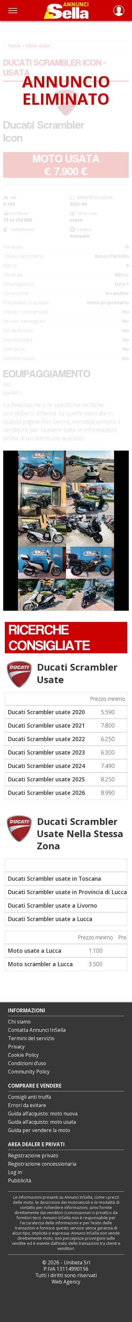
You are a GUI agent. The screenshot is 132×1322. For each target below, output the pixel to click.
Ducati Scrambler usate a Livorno (52, 905)
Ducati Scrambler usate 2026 (46, 792)
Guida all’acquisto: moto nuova (43, 1113)
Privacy (16, 1046)
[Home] (66, 10)
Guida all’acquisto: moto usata (42, 1122)
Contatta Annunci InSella (37, 1030)
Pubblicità (19, 1180)
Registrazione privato (33, 1155)
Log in (15, 1172)
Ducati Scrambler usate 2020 (46, 712)
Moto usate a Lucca (34, 950)
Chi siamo (19, 1021)
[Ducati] (19, 674)
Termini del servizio (31, 1038)
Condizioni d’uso (27, 1063)
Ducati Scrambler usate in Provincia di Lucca (67, 892)
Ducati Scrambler (77, 673)
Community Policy (29, 1071)
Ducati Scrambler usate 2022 (46, 739)
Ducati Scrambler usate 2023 (46, 752)
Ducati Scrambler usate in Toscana (54, 878)
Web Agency (66, 1281)
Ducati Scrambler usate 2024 (46, 766)
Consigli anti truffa (29, 1097)
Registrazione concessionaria (42, 1164)
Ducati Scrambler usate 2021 (46, 725)
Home (14, 46)
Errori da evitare (27, 1105)
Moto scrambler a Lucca (40, 964)
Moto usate (38, 46)
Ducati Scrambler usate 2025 (46, 779)
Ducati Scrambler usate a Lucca (50, 919)
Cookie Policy (23, 1055)
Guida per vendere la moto (39, 1130)
